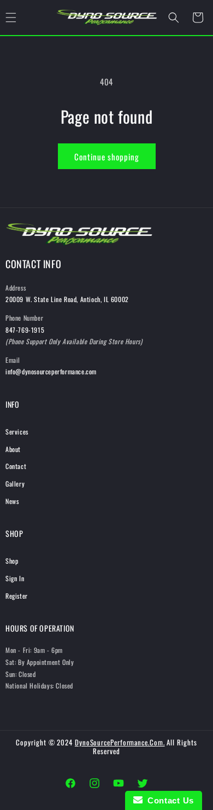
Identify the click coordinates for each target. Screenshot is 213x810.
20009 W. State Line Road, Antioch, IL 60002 (67, 299)
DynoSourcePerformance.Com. (120, 742)
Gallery (15, 483)
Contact (15, 466)
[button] (174, 17)
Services (16, 431)
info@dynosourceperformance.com (51, 371)
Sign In (14, 578)
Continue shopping (106, 157)
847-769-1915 (24, 329)
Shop (11, 560)
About (13, 449)
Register (16, 595)
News (12, 501)
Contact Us (168, 800)
